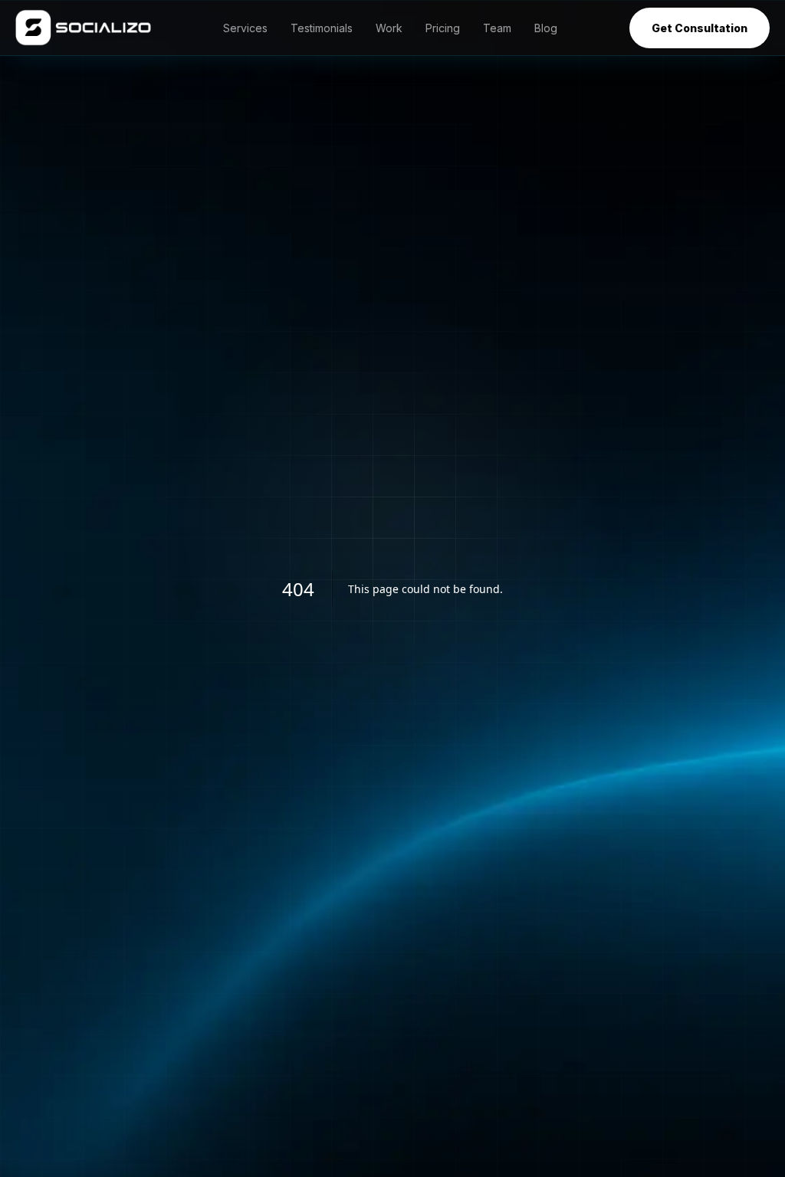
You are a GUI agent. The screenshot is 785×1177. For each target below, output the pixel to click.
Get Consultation (699, 27)
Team (497, 27)
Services (245, 27)
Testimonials (322, 27)
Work (389, 27)
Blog (545, 27)
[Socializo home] (83, 27)
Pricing (442, 27)
